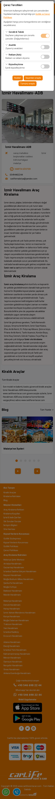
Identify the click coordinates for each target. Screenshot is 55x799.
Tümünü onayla (27, 83)
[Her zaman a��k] (45, 35)
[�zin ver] (45, 46)
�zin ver (45, 47)
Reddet (17, 78)
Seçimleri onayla (33, 78)
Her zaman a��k (45, 36)
